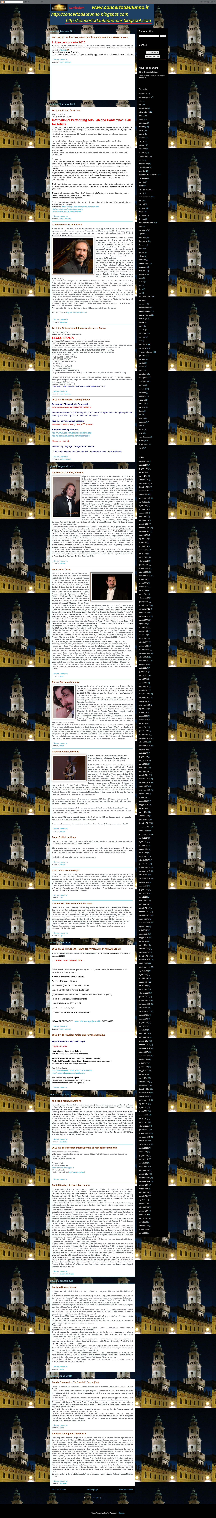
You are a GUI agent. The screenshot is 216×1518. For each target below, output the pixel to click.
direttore (142, 219)
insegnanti (142, 274)
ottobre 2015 (143, 919)
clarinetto (142, 152)
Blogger (121, 1513)
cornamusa (143, 178)
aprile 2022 (143, 635)
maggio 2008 (143, 1189)
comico (141, 160)
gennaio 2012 (143, 1085)
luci (140, 293)
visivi (141, 448)
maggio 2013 (143, 1026)
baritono (62, 563)
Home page (92, 1490)
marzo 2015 (143, 945)
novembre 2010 (144, 1137)
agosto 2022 (143, 620)
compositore (143, 164)
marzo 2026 (143, 476)
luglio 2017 (143, 842)
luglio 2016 (143, 886)
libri (140, 285)
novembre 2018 (144, 783)
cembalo (142, 141)
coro (61, 898)
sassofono (142, 374)
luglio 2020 (143, 712)
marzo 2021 (143, 683)
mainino (141, 300)
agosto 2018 (143, 794)
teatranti (142, 400)
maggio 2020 (143, 720)
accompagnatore (145, 97)
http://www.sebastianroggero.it (63, 1168)
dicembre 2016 (144, 867)
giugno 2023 (143, 583)
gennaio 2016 (143, 908)
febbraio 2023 (144, 598)
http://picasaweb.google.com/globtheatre (66, 211)
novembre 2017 (144, 827)
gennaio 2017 (143, 864)
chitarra (141, 145)
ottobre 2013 (143, 1008)
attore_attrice (143, 112)
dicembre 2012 (144, 1045)
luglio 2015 (143, 930)
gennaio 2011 (143, 1130)
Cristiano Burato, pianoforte (67, 224)
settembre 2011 (144, 1100)
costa (141, 201)
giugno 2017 (143, 845)
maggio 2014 (143, 982)
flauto (141, 249)
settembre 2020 (144, 705)
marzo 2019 (143, 768)
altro (140, 101)
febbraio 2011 (143, 1126)
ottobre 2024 (143, 535)
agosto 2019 (143, 749)
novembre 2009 (144, 1181)
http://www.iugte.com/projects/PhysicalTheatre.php (80, 207)
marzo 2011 (143, 1122)
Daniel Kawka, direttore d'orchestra (71, 1185)
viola (140, 433)
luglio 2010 (143, 1152)
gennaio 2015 (143, 952)
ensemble (142, 230)
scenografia (143, 378)
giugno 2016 (143, 890)
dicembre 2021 (144, 650)
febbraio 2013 (144, 1037)
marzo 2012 (143, 1078)
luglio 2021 (143, 668)
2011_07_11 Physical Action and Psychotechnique (78, 1035)
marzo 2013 (143, 1034)
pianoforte (63, 322)
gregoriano (142, 267)
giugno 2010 (143, 1156)
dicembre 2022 (144, 605)
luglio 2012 (143, 1063)
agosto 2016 (143, 882)
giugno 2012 (143, 1067)
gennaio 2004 (143, 1211)
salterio (141, 367)
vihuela (141, 430)
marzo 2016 (143, 901)
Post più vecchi (126, 1490)
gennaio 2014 (143, 997)
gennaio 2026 (143, 483)
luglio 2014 (143, 975)
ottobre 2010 (143, 1141)
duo (140, 226)
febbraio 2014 (144, 993)
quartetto (142, 356)
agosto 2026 (143, 461)
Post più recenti (59, 1490)
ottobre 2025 (143, 494)
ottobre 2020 (143, 701)
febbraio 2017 (144, 860)
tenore (62, 746)
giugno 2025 (143, 509)
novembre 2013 (144, 1004)
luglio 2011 (142, 1107)
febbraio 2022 (144, 642)
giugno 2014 (143, 978)
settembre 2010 (144, 1144)
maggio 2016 (143, 893)
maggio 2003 (143, 1218)
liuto (140, 289)
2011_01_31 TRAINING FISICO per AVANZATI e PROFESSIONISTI (86, 949)
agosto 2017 (143, 838)
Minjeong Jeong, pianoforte (66, 1101)
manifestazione (144, 308)
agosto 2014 (143, 971)
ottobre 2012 (143, 1052)
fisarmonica (143, 241)
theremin (142, 407)
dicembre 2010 (144, 1133)
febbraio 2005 (144, 1207)
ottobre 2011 (143, 1096)
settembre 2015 (144, 923)
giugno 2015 (143, 934)
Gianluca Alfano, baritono (65, 751)
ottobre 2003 (143, 1215)
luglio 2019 (143, 753)
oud (140, 341)
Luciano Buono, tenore (64, 1287)
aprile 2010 (143, 1163)
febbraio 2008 (144, 1192)
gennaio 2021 (143, 690)
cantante (142, 138)
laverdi (141, 282)
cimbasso (142, 149)
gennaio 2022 (143, 646)
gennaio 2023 (143, 602)
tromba (141, 418)
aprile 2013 (143, 1030)
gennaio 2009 (143, 1185)
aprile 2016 (143, 897)
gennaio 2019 (143, 775)
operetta (142, 330)
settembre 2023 (144, 576)
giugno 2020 (143, 716)
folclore (141, 252)
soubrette (142, 393)
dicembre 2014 (144, 956)
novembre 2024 (144, 531)
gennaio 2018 (143, 819)
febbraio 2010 (144, 1170)
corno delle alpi (144, 189)
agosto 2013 (143, 1015)
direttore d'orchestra (67, 1274)
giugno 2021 (143, 672)
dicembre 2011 (144, 1089)
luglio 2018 (143, 797)
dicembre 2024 (144, 528)
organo (141, 337)
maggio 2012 (143, 1071)
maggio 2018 (143, 805)
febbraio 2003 (144, 1226)
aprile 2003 (143, 1222)
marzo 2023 (143, 594)
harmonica (142, 271)
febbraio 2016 (144, 904)
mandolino (142, 304)
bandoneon (143, 123)
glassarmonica (144, 263)
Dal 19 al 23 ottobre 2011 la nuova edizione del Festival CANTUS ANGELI (90, 37)
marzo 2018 (143, 812)
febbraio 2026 (144, 480)
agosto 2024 (143, 539)
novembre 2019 (144, 738)
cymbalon (142, 208)
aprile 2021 (143, 679)
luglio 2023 (143, 579)
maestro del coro (145, 296)
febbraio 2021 (144, 686)
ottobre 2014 (143, 963)
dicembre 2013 (144, 1000)
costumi (142, 204)
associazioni (143, 108)
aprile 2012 (143, 1074)
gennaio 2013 (143, 1041)
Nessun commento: (61, 59)
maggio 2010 (143, 1159)
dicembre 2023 (144, 568)
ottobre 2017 (143, 830)
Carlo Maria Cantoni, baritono (68, 472)
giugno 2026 (143, 469)
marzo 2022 (143, 638)
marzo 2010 (143, 1166)
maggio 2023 (143, 587)
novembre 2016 (144, 871)
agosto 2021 (143, 664)
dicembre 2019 (144, 734)
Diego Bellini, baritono (64, 837)
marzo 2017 (143, 856)
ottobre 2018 (143, 786)
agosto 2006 (143, 1200)
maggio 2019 (143, 760)
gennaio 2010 (143, 1174)
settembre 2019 (144, 746)
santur (141, 370)
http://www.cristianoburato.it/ (76, 313)
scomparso (143, 381)
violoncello (142, 444)
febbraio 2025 (144, 520)
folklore (141, 256)
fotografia (142, 260)
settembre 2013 (144, 1011)
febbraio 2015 (144, 949)
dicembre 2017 (144, 823)
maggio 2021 (143, 675)
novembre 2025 (144, 491)
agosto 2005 (143, 1203)
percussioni (143, 345)
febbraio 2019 (144, 771)
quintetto (142, 359)
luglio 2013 (143, 1019)
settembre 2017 (144, 834)
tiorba (141, 411)
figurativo (142, 237)
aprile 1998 (143, 1233)
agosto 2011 (143, 1104)
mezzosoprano (144, 311)
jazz (140, 278)
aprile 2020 (143, 723)
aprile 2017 (143, 853)
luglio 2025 (143, 505)
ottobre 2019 (143, 742)
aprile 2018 (143, 808)
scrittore (142, 385)
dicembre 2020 (144, 694)
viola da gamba (144, 437)
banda (62, 1428)
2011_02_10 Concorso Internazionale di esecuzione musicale (84, 1148)
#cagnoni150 (143, 93)
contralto (142, 171)
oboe (140, 326)
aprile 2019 (143, 764)
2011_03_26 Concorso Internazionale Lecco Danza (79, 328)
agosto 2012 (143, 1059)
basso (62, 676)
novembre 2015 (144, 915)
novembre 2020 (144, 698)
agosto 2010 (143, 1148)
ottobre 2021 (143, 657)
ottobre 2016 (143, 875)
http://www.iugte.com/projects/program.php (67, 209)
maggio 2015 (143, 938)
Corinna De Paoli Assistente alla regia (72, 903)
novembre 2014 (144, 960)
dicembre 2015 (144, 912)
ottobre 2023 (143, 572)
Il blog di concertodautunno (148, 72)
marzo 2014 (143, 989)
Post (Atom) (96, 1498)
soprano (142, 389)
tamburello (142, 396)
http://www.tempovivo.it (76, 1172)
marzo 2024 (143, 557)
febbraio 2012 (144, 1082)
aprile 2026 (143, 472)
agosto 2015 (143, 927)
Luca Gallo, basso (61, 569)
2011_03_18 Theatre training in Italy (71, 399)
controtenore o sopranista (148, 175)
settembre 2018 (144, 790)
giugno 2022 (143, 627)
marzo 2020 (143, 727)
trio (140, 415)
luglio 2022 (143, 624)
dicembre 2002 (144, 1229)
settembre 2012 (144, 1056)
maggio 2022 (143, 631)
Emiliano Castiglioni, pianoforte (69, 1433)
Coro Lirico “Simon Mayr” (66, 870)
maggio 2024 (143, 550)
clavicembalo (143, 156)
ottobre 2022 (143, 613)
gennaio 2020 (143, 731)
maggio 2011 (143, 1115)
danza (141, 212)
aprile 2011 (143, 1119)
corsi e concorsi (65, 62)
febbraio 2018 (144, 816)
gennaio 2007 (143, 1196)
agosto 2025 (143, 502)
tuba (140, 426)
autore (141, 116)
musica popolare (145, 315)
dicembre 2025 (144, 487)
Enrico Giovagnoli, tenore (65, 682)
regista (62, 936)
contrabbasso (144, 167)
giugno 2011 (143, 1111)
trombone (142, 422)
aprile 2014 (143, 986)
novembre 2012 (144, 1048)
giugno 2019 (143, 757)
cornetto (142, 182)
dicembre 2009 (144, 1178)
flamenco (142, 245)
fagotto (141, 234)
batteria (141, 134)
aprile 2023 (143, 590)
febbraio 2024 (144, 561)
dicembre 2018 (144, 779)
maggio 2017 (143, 849)
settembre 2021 (144, 661)
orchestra (142, 333)
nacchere (142, 322)
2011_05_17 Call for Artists (66, 110)
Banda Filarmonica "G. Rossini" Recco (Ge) (75, 1382)
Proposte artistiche (145, 352)
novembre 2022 (144, 609)
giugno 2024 (143, 546)
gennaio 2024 (143, 565)
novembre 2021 (144, 653)
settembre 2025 (144, 498)
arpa (140, 104)
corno (141, 186)
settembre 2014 (144, 967)
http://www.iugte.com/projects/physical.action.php (72, 1070)
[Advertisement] (92, 82)
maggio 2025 (143, 513)
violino (141, 440)
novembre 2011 (144, 1093)
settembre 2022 (144, 616)
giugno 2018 (143, 801)
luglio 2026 (143, 465)
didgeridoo (142, 215)
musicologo (143, 319)
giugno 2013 (143, 1022)
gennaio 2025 (143, 524)
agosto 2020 (143, 709)
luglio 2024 (143, 542)
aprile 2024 (143, 554)
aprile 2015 (143, 941)
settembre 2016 (144, 878)
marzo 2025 (143, 517)
